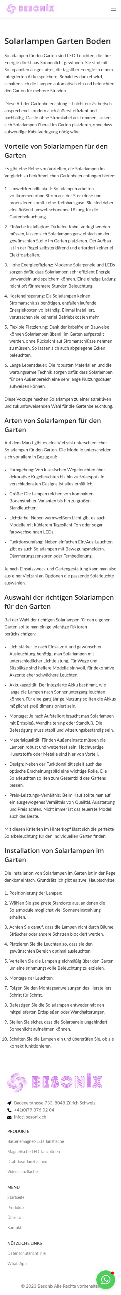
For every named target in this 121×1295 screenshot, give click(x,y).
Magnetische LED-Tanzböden (33, 1152)
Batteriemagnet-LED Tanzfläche (35, 1142)
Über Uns (15, 1218)
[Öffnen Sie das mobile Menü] (114, 9)
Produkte (15, 1208)
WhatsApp (17, 1264)
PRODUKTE (18, 1132)
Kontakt (14, 1228)
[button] (105, 1279)
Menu (13, 1188)
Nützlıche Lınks (24, 1244)
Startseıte (15, 1198)
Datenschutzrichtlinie (26, 1254)
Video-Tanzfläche (22, 1172)
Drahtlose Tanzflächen (27, 1162)
